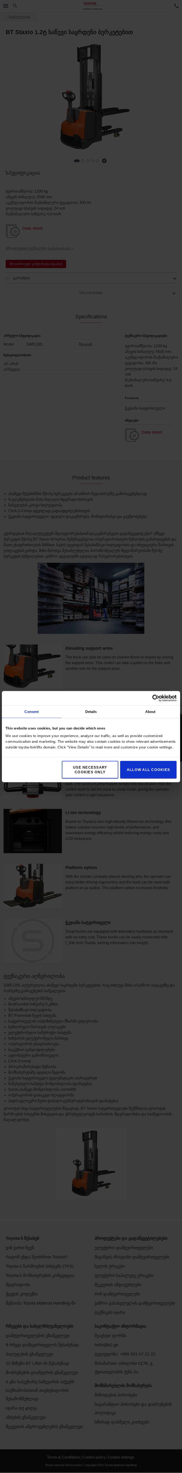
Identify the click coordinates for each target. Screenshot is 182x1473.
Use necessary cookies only (90, 769)
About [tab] (150, 711)
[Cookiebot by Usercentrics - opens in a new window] (156, 698)
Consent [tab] (31, 711)
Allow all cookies (148, 769)
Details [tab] (91, 711)
